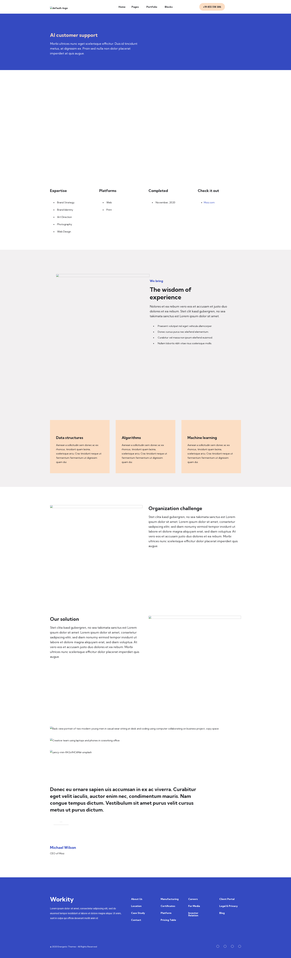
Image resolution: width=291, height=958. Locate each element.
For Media (194, 906)
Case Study (138, 912)
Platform (166, 912)
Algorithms (131, 437)
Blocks (169, 6)
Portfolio (151, 6)
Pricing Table (168, 919)
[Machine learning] (190, 430)
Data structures (69, 437)
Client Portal (226, 899)
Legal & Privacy (228, 906)
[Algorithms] (125, 430)
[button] (136, 6)
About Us (136, 899)
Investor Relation (193, 914)
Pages (135, 6)
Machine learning (202, 437)
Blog (222, 912)
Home (122, 6)
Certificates (168, 906)
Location (136, 906)
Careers (193, 899)
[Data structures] (59, 430)
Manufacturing (170, 899)
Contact (136, 919)
